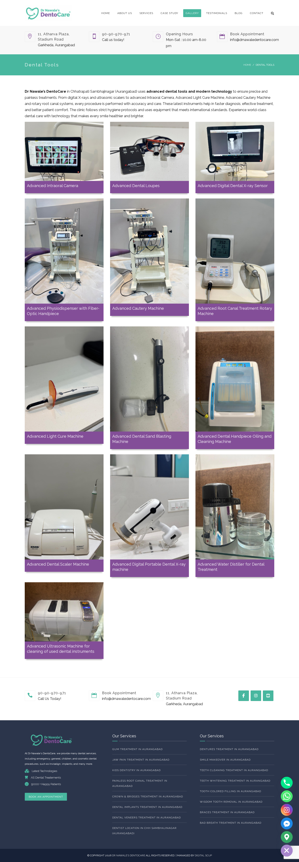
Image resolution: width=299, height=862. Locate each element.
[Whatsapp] (287, 796)
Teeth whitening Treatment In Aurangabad (235, 780)
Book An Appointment (46, 796)
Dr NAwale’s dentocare (129, 855)
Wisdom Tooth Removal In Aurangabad (231, 801)
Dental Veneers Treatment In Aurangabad (146, 817)
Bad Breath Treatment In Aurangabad (230, 822)
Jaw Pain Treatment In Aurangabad (140, 759)
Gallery (192, 13)
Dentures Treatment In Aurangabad (229, 749)
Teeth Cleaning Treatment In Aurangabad (234, 770)
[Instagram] (287, 810)
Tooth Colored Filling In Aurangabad (230, 791)
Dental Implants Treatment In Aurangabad (147, 807)
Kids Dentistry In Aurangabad (136, 770)
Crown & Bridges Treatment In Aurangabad (147, 796)
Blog (239, 13)
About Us (124, 13)
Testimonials (216, 13)
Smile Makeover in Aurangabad (225, 759)
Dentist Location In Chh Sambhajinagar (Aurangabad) (144, 831)
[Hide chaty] (287, 851)
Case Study (169, 13)
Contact (256, 13)
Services (146, 13)
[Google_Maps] (287, 837)
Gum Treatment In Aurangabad (137, 749)
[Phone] (287, 783)
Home (105, 13)
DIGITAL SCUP (203, 855)
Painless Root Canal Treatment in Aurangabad (139, 783)
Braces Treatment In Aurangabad (227, 812)
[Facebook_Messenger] (287, 823)
